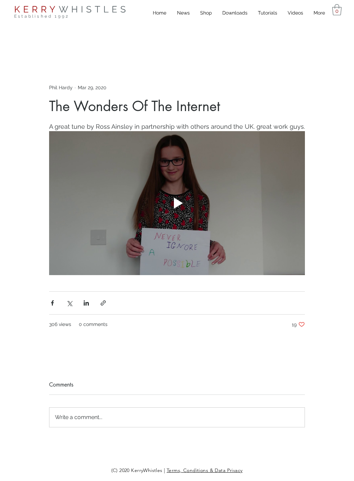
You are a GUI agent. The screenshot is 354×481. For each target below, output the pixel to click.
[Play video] (177, 203)
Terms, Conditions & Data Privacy (204, 470)
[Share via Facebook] (52, 303)
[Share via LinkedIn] (86, 303)
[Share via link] (103, 303)
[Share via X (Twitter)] (69, 303)
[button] (337, 9)
